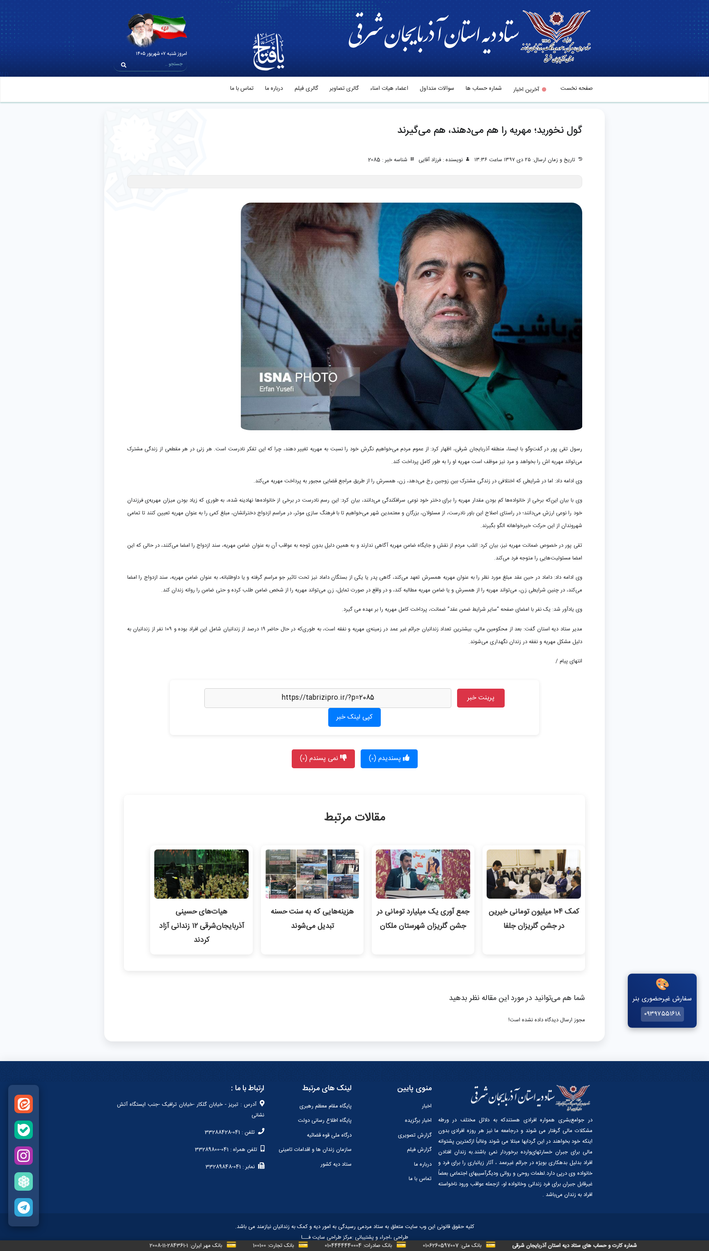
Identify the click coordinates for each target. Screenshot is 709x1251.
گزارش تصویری (415, 1135)
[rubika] (23, 1181)
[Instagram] (23, 1155)
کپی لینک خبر (354, 717)
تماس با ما (242, 89)
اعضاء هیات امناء (389, 89)
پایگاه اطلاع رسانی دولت (325, 1120)
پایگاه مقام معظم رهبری (326, 1106)
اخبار (427, 1106)
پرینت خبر (480, 697)
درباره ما (274, 89)
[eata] (23, 1104)
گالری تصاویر (344, 89)
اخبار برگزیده (418, 1120)
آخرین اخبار (526, 90)
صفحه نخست (576, 89)
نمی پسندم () (320, 758)
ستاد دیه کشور (336, 1164)
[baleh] (23, 1130)
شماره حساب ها (484, 89)
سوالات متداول (437, 89)
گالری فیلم (306, 89)
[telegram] (23, 1207)
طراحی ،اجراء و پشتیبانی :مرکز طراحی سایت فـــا (354, 1237)
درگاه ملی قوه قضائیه (329, 1135)
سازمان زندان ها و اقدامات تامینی (315, 1149)
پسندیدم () (386, 758)
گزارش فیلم (419, 1149)
